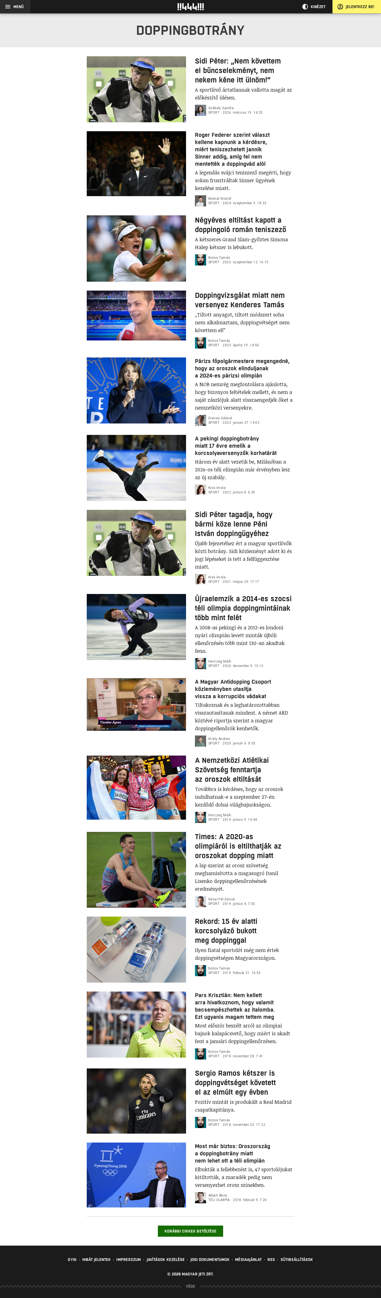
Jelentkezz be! (360, 6)
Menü (18, 6)
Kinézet (318, 6)
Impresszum (128, 1259)
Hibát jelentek (96, 1259)
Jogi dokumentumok (210, 1259)
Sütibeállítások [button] (297, 1259)
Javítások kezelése (166, 1259)
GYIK (72, 1259)
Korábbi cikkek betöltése (190, 1231)
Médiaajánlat (248, 1259)
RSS (271, 1259)
